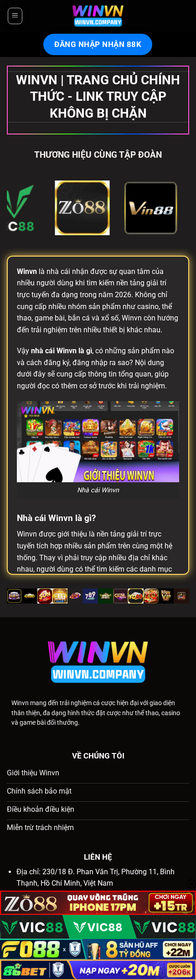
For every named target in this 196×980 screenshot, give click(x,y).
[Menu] (14, 16)
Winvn (20, 703)
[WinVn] (98, 16)
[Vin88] (104, 208)
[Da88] (36, 208)
